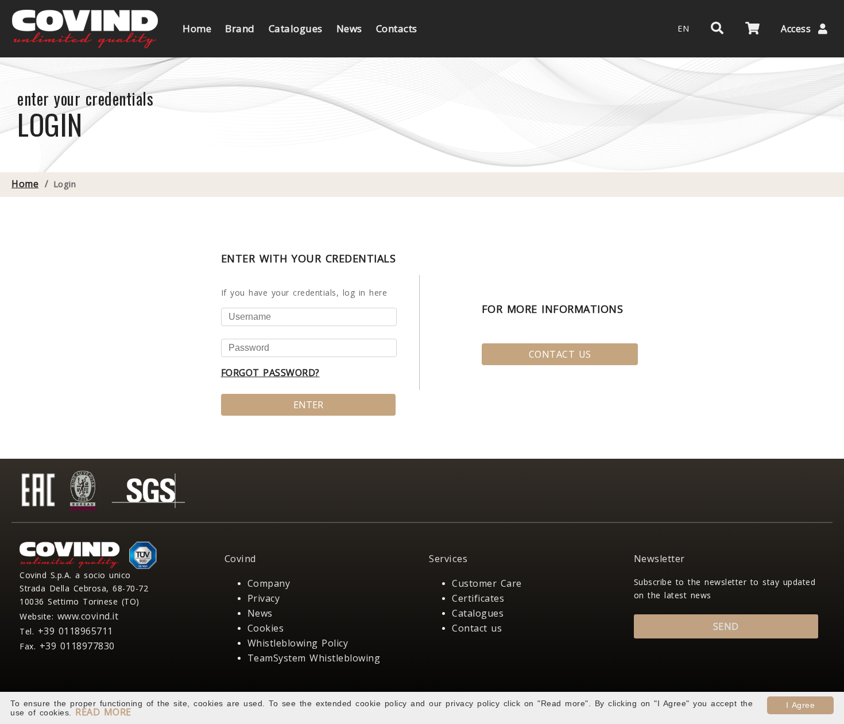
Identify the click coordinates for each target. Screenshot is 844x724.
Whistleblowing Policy (298, 643)
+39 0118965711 (75, 631)
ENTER (308, 404)
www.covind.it (88, 616)
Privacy (263, 598)
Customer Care (487, 583)
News (260, 613)
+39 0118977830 (77, 646)
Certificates (478, 598)
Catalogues (478, 613)
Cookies (265, 628)
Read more (103, 712)
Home (24, 183)
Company (269, 583)
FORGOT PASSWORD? (270, 372)
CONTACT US (560, 354)
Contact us (477, 628)
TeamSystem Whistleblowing (314, 658)
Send (726, 626)
